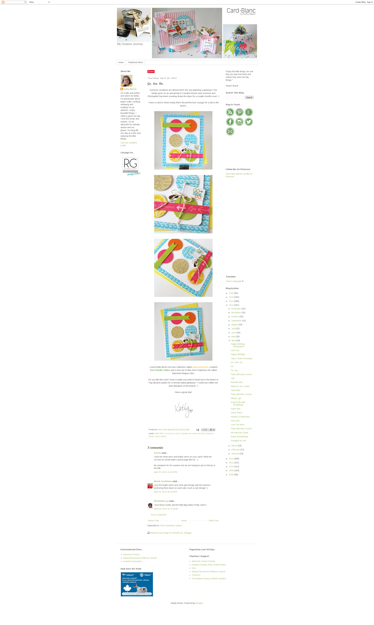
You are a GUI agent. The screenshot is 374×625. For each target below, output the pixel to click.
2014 (231, 301)
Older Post (214, 520)
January (235, 453)
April (233, 340)
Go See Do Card (172, 433)
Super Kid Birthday (239, 436)
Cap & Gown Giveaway (241, 358)
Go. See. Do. (237, 362)
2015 (231, 297)
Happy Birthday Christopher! (238, 345)
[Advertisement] (237, 226)
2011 (231, 462)
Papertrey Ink (185, 433)
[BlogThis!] (205, 429)
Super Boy (235, 409)
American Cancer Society (203, 561)
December (236, 308)
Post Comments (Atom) (171, 525)
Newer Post (153, 520)
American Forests (131, 554)
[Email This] (202, 429)
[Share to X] (208, 429)
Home (121, 62)
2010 (231, 466)
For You (234, 370)
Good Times (236, 412)
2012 (231, 458)
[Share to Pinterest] (213, 429)
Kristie (157, 453)
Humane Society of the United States (209, 565)
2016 (231, 293)
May (233, 336)
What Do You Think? (240, 386)
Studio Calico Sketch (157, 436)
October (235, 316)
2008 (231, 474)
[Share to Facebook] (211, 429)
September (236, 320)
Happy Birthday (238, 354)
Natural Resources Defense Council (139, 558)
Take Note (235, 390)
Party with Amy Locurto (241, 374)
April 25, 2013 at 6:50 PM (165, 492)
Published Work (135, 62)
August (235, 324)
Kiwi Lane (235, 420)
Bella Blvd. (159, 433)
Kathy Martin (130, 89)
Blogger (199, 603)
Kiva (194, 568)
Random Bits (237, 382)
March (234, 445)
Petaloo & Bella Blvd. (240, 417)
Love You (235, 350)
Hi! (232, 366)
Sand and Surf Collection (203, 433)
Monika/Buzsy (161, 501)
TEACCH (196, 575)
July (233, 328)
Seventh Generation (132, 561)
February (235, 449)
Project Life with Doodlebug (238, 403)
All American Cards (239, 432)
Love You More (238, 424)
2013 (231, 305)
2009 (231, 470)
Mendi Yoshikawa (163, 481)
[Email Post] (197, 430)
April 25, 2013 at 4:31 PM (165, 472)
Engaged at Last (238, 440)
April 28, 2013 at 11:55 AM (166, 509)
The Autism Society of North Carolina (209, 578)
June (234, 332)
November (236, 312)
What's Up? (236, 398)
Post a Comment (158, 515)
